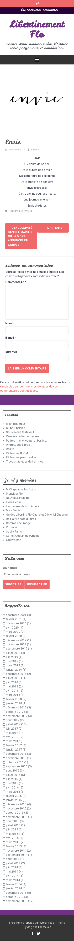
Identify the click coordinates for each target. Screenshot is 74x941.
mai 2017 (12, 732)
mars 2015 (13, 842)
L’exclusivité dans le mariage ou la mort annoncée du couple (20, 236)
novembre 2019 (16, 644)
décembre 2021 (16, 615)
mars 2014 (13, 880)
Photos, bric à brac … (19, 444)
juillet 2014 (13, 863)
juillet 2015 (13, 825)
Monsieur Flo (14, 493)
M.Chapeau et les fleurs (21, 489)
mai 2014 (12, 871)
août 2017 (12, 720)
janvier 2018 (14, 703)
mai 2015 (12, 833)
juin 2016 (12, 779)
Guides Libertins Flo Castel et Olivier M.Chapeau (37, 514)
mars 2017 (13, 741)
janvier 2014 (14, 888)
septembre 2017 (16, 716)
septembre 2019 (16, 648)
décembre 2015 (16, 804)
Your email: (10, 567)
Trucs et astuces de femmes (24, 461)
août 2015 (12, 821)
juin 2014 (12, 867)
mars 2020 (13, 631)
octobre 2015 (15, 812)
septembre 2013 (16, 901)
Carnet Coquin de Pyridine (22, 535)
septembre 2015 (16, 817)
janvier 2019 (14, 669)
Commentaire (15, 282)
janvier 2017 (14, 749)
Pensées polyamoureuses (22, 436)
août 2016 (12, 770)
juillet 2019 (13, 653)
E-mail (10, 337)
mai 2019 (12, 661)
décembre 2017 (16, 707)
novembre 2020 (16, 623)
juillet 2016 (13, 775)
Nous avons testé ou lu (20, 432)
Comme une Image (18, 523)
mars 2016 (13, 791)
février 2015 (14, 846)
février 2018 (14, 699)
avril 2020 (12, 627)
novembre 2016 (16, 758)
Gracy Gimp (13, 540)
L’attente (56, 227)
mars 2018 (13, 694)
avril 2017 (12, 737)
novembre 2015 (16, 808)
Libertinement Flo (37, 29)
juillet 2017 (13, 724)
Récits (10, 449)
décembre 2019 (16, 640)
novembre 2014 (16, 850)
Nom (9, 323)
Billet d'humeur (15, 423)
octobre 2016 (15, 762)
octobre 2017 (15, 711)
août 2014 (12, 859)
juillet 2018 (13, 678)
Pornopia (12, 527)
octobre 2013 (15, 897)
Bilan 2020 (39, 10)
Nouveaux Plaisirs (17, 497)
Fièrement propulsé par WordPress (32, 922)
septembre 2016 (16, 766)
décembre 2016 (16, 753)
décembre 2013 (16, 892)
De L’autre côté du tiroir (21, 519)
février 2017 (14, 745)
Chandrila (34, 149)
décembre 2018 (16, 674)
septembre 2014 (16, 854)
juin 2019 (12, 657)
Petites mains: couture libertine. (26, 440)
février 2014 (14, 884)
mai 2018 (12, 686)
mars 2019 (13, 665)
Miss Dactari (14, 510)
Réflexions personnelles (20, 211)
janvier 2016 (14, 800)
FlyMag (27, 927)
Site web (11, 351)
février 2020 (14, 636)
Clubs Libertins (15, 428)
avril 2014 (12, 875)
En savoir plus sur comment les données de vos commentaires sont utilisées (35, 386)
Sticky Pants (14, 531)
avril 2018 (12, 690)
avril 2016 (12, 787)
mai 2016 (12, 783)
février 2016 (14, 796)
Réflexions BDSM (17, 453)
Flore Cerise (14, 502)
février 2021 (14, 619)
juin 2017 (12, 728)
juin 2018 (12, 682)
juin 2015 (12, 829)
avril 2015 (12, 838)
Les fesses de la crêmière (22, 506)
